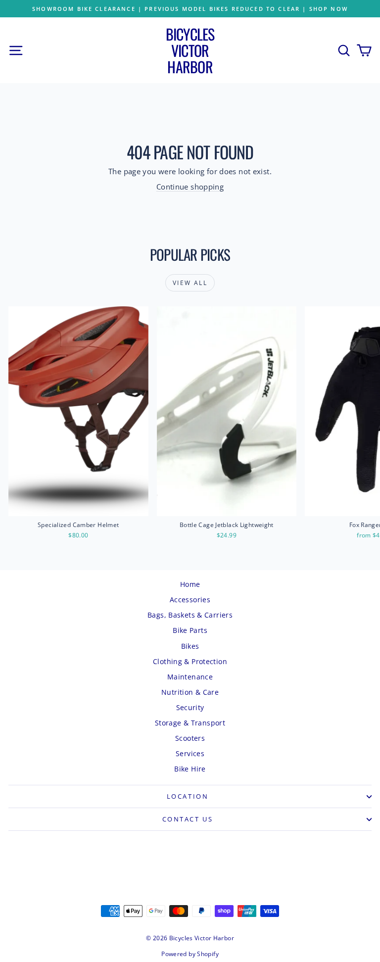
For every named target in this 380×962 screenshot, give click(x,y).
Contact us (187, 819)
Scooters (190, 738)
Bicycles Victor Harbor (190, 50)
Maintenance (190, 676)
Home (190, 584)
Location (188, 796)
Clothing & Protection (190, 661)
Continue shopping (190, 187)
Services (190, 753)
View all (190, 283)
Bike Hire (189, 768)
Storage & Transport (190, 722)
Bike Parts (190, 630)
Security (190, 707)
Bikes (190, 646)
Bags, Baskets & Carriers (190, 615)
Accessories (190, 599)
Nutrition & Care (190, 692)
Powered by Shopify (190, 954)
